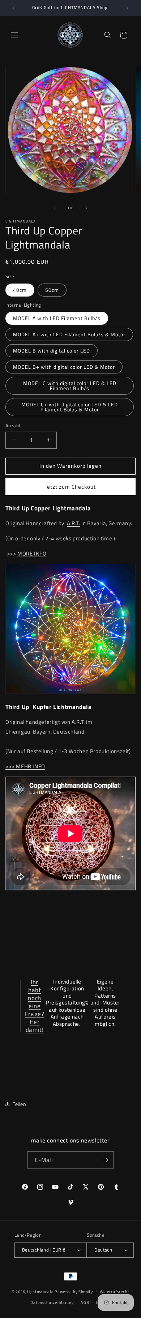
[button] (14, 35)
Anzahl (12, 425)
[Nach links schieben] (55, 208)
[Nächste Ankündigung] (128, 8)
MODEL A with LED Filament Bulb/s (57, 318)
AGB (85, 1302)
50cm (52, 290)
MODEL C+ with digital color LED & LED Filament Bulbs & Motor (69, 407)
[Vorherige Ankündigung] (13, 8)
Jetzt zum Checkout (70, 487)
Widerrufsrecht (114, 1292)
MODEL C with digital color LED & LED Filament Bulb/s (69, 385)
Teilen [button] (19, 1104)
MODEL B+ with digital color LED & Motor (64, 367)
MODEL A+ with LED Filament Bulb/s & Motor (69, 334)
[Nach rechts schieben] (86, 208)
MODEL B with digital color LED (51, 350)
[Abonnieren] (106, 1159)
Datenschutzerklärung (52, 1302)
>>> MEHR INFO (25, 766)
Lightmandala (40, 1291)
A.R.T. (73, 523)
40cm (20, 290)
